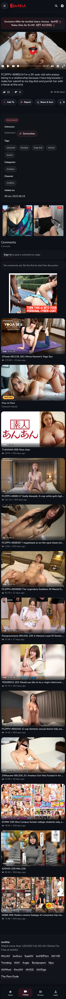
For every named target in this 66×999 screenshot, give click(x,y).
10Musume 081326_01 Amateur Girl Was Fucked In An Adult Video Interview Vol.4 (33, 775)
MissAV (5, 956)
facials (10, 155)
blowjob (24, 147)
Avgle (25, 963)
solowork (11, 147)
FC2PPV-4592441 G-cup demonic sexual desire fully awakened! (33, 728)
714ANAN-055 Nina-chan (16, 449)
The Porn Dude (10, 976)
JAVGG (30, 969)
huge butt (38, 147)
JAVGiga (41, 969)
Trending (6, 963)
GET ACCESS (44, 25)
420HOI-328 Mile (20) (14, 868)
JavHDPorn (42, 956)
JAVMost (6, 969)
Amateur (11, 169)
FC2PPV (10, 183)
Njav (51, 963)
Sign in (8, 254)
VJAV (17, 963)
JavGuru (17, 956)
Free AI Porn (8, 403)
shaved (51, 147)
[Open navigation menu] (4, 5)
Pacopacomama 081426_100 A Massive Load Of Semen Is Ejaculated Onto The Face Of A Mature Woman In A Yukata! (33, 635)
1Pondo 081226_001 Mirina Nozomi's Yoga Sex (27, 356)
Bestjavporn (39, 963)
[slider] (29, 66)
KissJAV (18, 969)
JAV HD (55, 956)
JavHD (54, 21)
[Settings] (62, 5)
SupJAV (29, 956)
